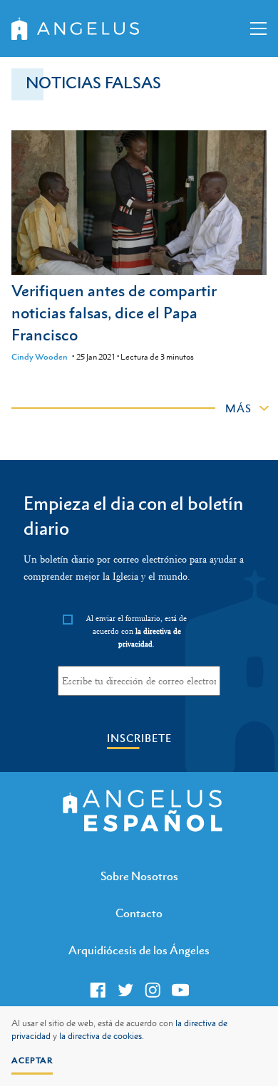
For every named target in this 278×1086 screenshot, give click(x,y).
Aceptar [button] (32, 1060)
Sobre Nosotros (139, 876)
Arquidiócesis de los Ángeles (139, 950)
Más (238, 408)
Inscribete (139, 738)
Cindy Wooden (39, 357)
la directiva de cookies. (101, 1036)
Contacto (139, 913)
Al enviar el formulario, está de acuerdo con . (136, 631)
